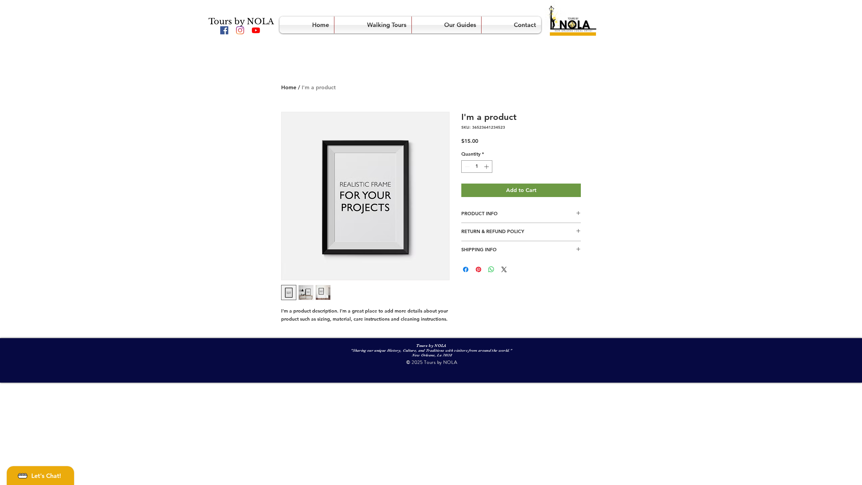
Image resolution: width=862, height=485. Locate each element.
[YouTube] (256, 30)
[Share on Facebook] (466, 269)
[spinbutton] (477, 166)
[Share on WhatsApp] (491, 269)
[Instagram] (240, 30)
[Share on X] (504, 269)
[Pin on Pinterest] (478, 269)
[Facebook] (224, 30)
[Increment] (487, 166)
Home (288, 87)
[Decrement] (466, 166)
